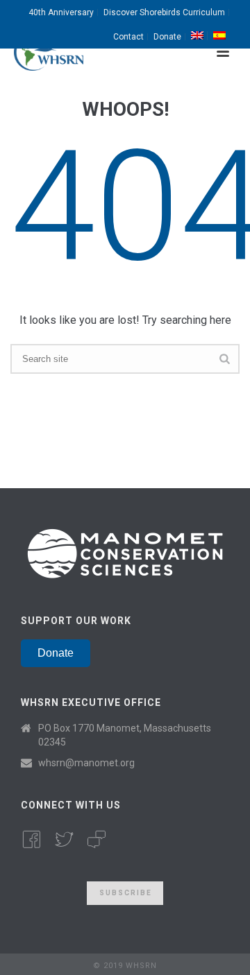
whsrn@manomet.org (86, 762)
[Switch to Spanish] (219, 35)
